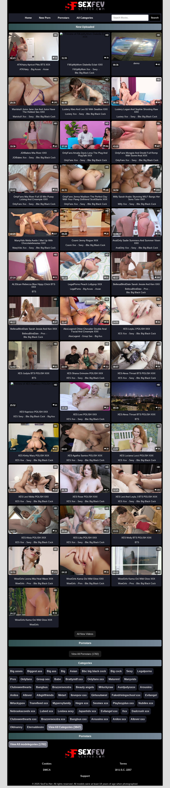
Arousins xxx (99, 719)
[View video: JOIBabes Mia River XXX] (10, 157)
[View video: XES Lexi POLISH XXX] (64, 419)
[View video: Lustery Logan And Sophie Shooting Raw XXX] (114, 116)
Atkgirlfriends (45, 695)
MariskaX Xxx (19, 116)
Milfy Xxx (122, 204)
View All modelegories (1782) (28, 744)
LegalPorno (75, 289)
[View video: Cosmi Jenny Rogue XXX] (63, 245)
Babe (57, 679)
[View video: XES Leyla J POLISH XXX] (116, 333)
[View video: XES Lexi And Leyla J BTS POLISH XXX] (116, 501)
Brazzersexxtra (61, 687)
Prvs (146, 289)
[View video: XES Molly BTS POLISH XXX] (133, 542)
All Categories (85, 17)
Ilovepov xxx (79, 695)
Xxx (124, 711)
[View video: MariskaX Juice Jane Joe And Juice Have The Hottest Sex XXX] (11, 116)
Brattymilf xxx (74, 679)
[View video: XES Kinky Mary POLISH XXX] (13, 460)
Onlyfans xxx (95, 679)
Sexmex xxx (100, 703)
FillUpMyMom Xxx (81, 69)
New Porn (44, 17)
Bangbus (42, 687)
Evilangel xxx (109, 711)
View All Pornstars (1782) (85, 653)
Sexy (95, 69)
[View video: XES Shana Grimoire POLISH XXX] (64, 378)
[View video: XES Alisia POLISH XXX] (13, 542)
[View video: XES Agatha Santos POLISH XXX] (64, 460)
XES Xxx (122, 333)
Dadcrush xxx (140, 711)
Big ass (51, 671)
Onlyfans (26, 679)
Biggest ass (34, 671)
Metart (62, 695)
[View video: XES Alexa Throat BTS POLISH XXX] (116, 378)
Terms (123, 763)
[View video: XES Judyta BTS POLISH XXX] (30, 378)
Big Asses (36, 69)
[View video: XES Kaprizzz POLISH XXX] (11, 416)
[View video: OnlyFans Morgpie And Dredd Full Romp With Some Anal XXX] (113, 160)
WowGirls (19, 583)
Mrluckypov (17, 703)
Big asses (16, 671)
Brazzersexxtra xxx (53, 719)
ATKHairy (24, 69)
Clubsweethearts (20, 687)
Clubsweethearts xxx (23, 719)
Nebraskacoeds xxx (22, 711)
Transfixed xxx (39, 703)
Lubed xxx (46, 711)
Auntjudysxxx (126, 687)
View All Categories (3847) (64, 727)
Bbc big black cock (94, 671)
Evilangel (151, 695)
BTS (34, 291)
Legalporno (144, 671)
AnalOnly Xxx (122, 248)
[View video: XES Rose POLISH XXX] (64, 501)
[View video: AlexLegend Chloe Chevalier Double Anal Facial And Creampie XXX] (66, 336)
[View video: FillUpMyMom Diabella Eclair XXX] (70, 69)
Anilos (14, 695)
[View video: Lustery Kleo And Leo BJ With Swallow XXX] (63, 114)
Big (63, 671)
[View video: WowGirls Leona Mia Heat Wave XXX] (13, 583)
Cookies (46, 763)
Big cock (116, 671)
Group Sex (87, 336)
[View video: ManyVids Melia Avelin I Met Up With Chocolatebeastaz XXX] (10, 248)
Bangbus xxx (78, 719)
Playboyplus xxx (123, 703)
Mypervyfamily (62, 703)
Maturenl (114, 679)
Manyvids (130, 679)
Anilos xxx (119, 719)
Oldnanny (16, 727)
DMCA (47, 769)
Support (85, 776)
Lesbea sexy (66, 711)
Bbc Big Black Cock (84, 73)
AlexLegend (74, 336)
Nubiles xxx (145, 703)
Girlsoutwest (99, 695)
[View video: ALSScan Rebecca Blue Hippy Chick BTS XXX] (30, 291)
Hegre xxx (82, 703)
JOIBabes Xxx (19, 157)
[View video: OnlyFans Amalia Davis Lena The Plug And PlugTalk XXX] (62, 160)
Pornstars (63, 17)
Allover (27, 695)
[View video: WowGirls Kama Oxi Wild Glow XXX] (64, 583)
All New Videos (85, 633)
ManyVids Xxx (19, 248)
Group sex (43, 679)
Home (28, 17)
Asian (46, 69)
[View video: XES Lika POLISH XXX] (64, 542)
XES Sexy (18, 416)
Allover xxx (138, 719)
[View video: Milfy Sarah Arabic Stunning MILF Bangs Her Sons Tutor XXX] (116, 204)
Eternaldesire (35, 727)
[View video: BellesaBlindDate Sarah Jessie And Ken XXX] (123, 289)
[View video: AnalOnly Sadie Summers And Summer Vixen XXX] (114, 248)
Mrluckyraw (106, 687)
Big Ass (98, 336)
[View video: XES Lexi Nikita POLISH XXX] (13, 501)
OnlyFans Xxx (71, 160)
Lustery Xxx (71, 114)
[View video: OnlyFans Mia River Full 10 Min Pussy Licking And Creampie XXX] (10, 204)
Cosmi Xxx (71, 245)
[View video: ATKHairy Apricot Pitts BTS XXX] (17, 69)
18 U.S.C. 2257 (123, 769)
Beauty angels (85, 687)
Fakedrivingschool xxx (126, 695)
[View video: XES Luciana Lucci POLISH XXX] (116, 460)
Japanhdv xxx (87, 711)
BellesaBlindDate (133, 289)
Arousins (146, 687)
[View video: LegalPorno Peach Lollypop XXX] (68, 289)
